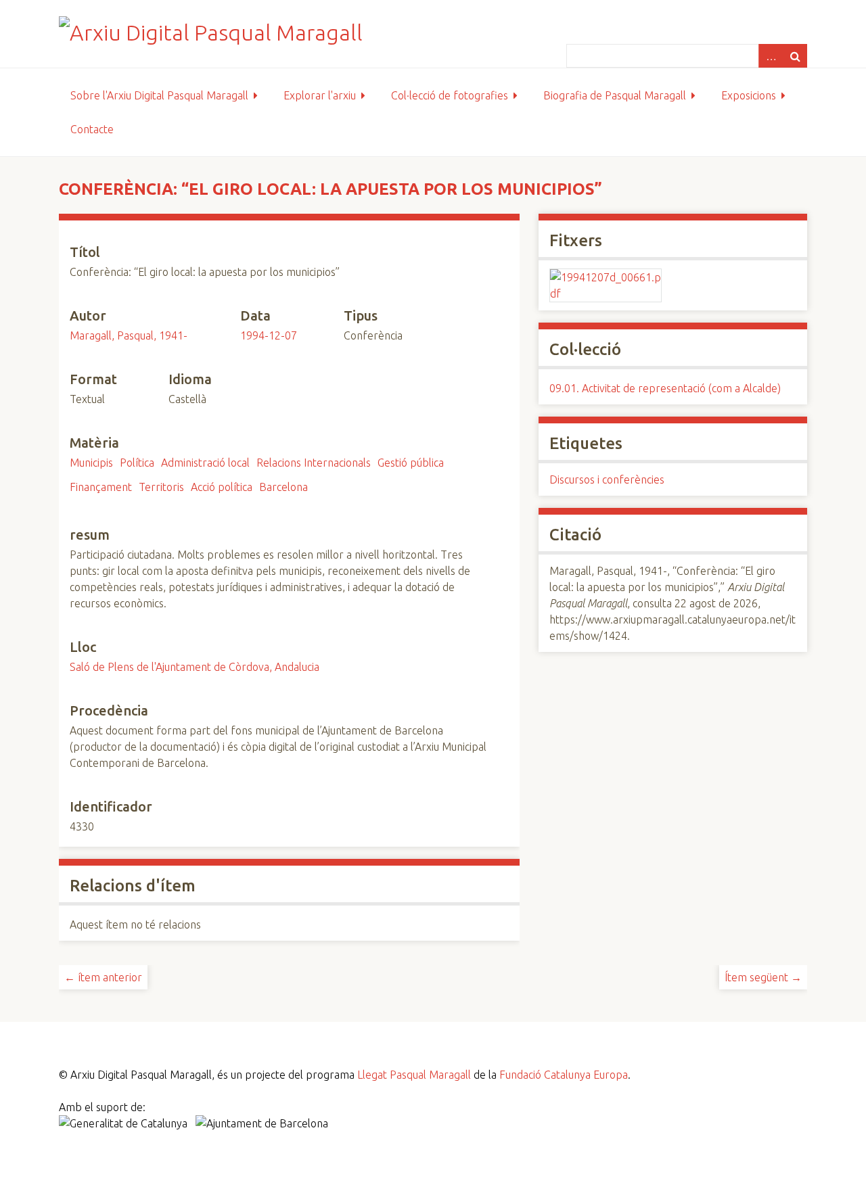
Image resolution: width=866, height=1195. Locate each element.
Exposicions (748, 95)
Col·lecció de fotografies (449, 95)
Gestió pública (411, 462)
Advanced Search (770, 56)
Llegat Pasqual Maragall (414, 1075)
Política (137, 462)
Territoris (161, 487)
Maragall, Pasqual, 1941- (128, 335)
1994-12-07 (268, 335)
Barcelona (283, 487)
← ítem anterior (103, 977)
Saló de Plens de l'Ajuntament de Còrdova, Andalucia (194, 667)
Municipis (91, 462)
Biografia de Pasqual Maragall (614, 95)
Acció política (221, 487)
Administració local (205, 462)
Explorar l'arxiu (319, 95)
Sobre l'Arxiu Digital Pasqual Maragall (159, 95)
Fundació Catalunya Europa (563, 1075)
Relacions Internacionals (313, 462)
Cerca (795, 56)
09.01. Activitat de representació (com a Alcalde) (665, 388)
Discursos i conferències (606, 479)
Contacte (92, 129)
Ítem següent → (763, 977)
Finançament (101, 487)
